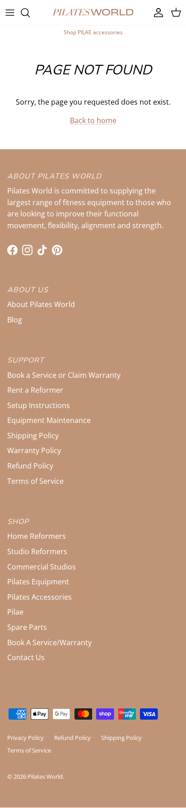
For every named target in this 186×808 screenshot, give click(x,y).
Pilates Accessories (39, 597)
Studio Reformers (37, 551)
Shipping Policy (33, 436)
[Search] (30, 13)
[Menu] (10, 13)
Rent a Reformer (35, 390)
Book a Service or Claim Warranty (64, 375)
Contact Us (26, 657)
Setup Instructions (38, 405)
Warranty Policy (34, 450)
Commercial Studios (41, 567)
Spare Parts (27, 627)
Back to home (93, 120)
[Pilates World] (93, 13)
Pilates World (45, 776)
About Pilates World (41, 304)
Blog (14, 320)
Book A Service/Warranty (49, 642)
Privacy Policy (25, 738)
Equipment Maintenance (49, 420)
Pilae (15, 612)
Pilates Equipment (38, 582)
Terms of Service (35, 481)
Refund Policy (30, 466)
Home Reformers (36, 536)
